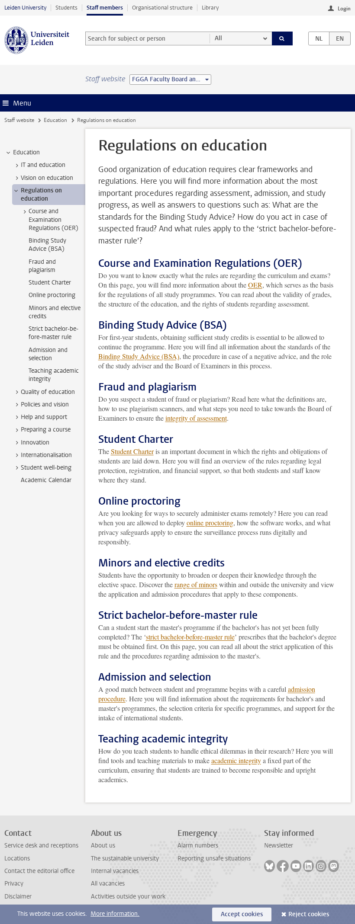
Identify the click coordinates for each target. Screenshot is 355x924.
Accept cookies (242, 914)
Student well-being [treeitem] (46, 468)
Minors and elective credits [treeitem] (55, 312)
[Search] (282, 38)
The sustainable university (125, 858)
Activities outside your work (128, 896)
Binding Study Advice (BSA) (138, 356)
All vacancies (108, 883)
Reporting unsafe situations (214, 858)
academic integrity (236, 760)
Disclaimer (18, 896)
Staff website (19, 120)
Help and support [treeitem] (44, 417)
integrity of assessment (196, 417)
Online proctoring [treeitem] (52, 295)
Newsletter (278, 845)
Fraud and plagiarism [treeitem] (42, 266)
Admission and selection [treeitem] (48, 354)
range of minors (195, 584)
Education (55, 120)
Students (66, 7)
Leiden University (25, 7)
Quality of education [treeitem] (48, 392)
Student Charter (132, 451)
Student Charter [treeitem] (50, 282)
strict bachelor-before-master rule (190, 636)
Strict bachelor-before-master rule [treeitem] (53, 333)
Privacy (13, 883)
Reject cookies (308, 914)
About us (103, 845)
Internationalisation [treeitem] (46, 455)
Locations (17, 858)
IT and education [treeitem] (43, 165)
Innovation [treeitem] (35, 442)
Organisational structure (162, 7)
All (218, 38)
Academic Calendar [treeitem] (46, 480)
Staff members (105, 7)
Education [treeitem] (26, 152)
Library (210, 7)
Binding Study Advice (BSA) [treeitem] (47, 245)
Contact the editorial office (39, 871)
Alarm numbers (198, 845)
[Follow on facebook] (283, 866)
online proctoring (210, 522)
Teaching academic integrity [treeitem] (54, 375)
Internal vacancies (115, 871)
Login (344, 8)
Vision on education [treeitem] (47, 178)
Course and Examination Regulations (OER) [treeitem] (53, 219)
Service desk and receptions (41, 845)
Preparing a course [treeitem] (46, 429)
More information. (114, 914)
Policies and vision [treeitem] (45, 404)
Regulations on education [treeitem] (41, 194)
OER (255, 284)
